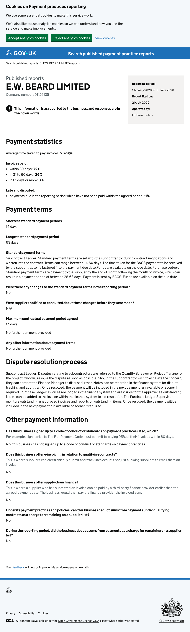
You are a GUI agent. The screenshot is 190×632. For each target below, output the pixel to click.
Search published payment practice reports (111, 53)
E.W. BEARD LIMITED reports (61, 63)
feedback (18, 567)
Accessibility (27, 613)
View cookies (105, 38)
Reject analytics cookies (71, 38)
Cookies (43, 613)
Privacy (10, 613)
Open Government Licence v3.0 (78, 621)
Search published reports (22, 63)
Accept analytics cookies (27, 38)
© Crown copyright (171, 621)
